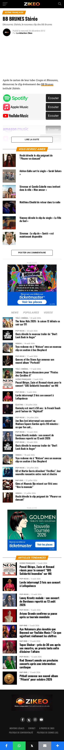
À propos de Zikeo (46, 728)
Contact (31, 728)
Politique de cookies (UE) (47, 732)
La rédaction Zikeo (24, 33)
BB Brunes (47, 84)
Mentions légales (17, 728)
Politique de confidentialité (21, 732)
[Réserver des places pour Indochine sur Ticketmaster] (32, 284)
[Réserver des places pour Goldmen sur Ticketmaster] (32, 529)
